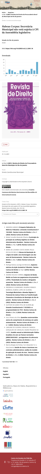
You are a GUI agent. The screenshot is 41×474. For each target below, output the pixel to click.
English (5, 371)
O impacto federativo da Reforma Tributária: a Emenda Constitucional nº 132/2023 (22, 229)
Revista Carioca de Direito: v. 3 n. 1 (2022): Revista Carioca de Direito (21, 259)
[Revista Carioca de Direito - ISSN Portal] (8, 396)
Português (6, 377)
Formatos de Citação (9, 214)
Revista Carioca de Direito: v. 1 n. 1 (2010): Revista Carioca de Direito (21, 244)
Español (5, 374)
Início (4, 12)
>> (17, 362)
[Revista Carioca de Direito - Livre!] (8, 409)
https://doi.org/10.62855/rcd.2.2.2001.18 (19, 48)
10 (13, 362)
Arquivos (11, 12)
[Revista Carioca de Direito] (8, 422)
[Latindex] (8, 402)
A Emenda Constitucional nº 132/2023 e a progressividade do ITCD (19, 307)
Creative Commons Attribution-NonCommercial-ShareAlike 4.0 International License (19, 192)
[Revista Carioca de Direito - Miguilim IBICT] (8, 415)
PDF (6, 144)
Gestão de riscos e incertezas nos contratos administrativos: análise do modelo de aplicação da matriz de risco (21, 349)
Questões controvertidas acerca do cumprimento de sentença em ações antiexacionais (22, 319)
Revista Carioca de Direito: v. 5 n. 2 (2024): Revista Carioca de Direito (21, 312)
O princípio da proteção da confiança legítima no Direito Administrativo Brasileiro (22, 239)
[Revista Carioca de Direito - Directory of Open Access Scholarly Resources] (8, 427)
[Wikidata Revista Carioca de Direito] (8, 448)
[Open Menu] (2, 2)
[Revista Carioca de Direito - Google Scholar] (8, 391)
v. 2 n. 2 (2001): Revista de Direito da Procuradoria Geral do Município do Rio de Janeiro (19, 15)
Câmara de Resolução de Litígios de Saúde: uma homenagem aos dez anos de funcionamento (21, 254)
